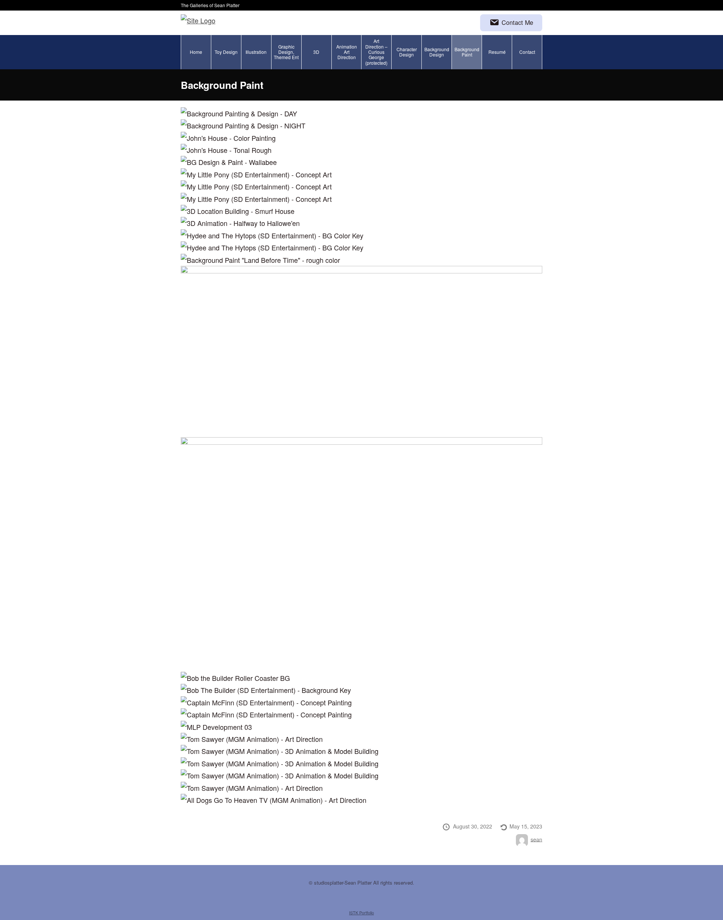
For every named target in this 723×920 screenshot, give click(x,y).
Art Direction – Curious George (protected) (376, 52)
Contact (527, 52)
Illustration (256, 52)
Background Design (436, 52)
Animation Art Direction (346, 52)
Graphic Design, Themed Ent (286, 52)
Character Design (407, 52)
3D (316, 52)
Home (196, 52)
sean (536, 839)
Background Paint (467, 52)
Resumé (497, 52)
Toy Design (226, 52)
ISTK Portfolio (361, 912)
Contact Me (517, 22)
